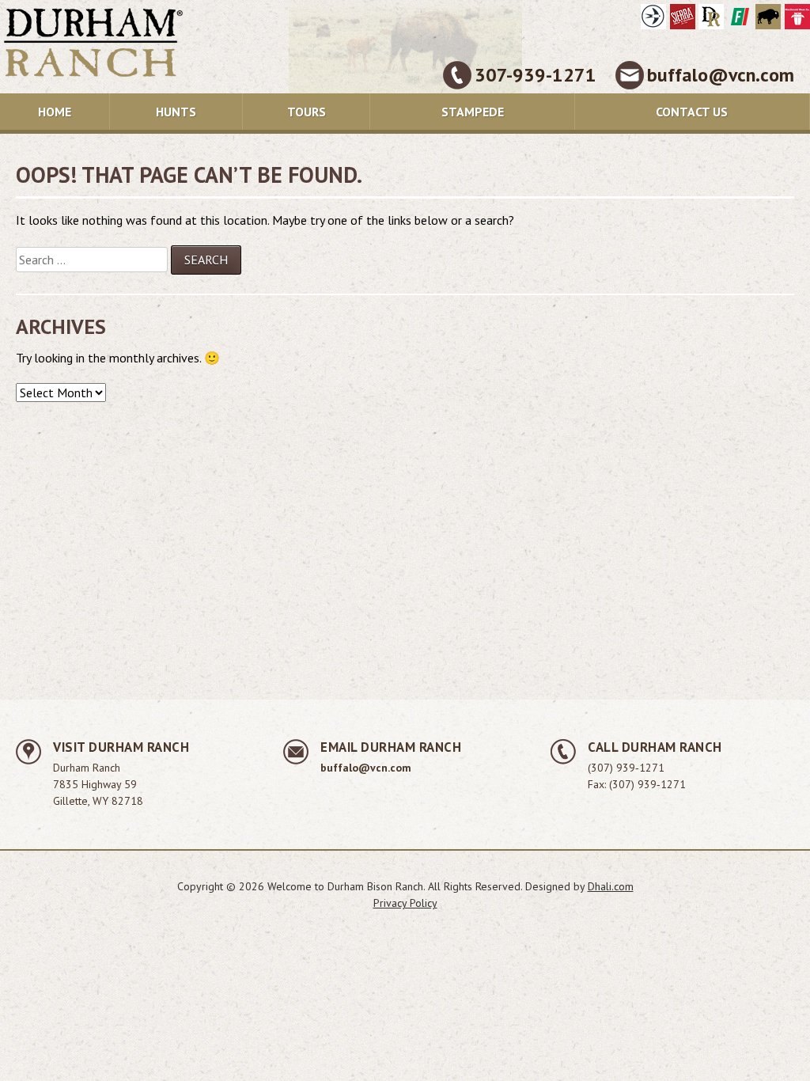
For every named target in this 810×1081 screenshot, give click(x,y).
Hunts (176, 111)
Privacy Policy (405, 903)
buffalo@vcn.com (720, 75)
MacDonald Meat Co (797, 16)
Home (54, 111)
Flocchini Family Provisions (739, 16)
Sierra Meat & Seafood (682, 16)
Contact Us (692, 111)
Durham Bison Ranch (768, 16)
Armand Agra (653, 16)
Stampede (472, 111)
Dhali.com (611, 886)
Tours (306, 111)
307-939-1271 (535, 75)
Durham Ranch (711, 16)
